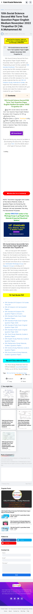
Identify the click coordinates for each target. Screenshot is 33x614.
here (12, 144)
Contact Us (16, 611)
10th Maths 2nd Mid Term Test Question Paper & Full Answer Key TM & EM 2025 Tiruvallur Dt (7, 402)
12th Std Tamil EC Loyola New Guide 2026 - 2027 (20, 528)
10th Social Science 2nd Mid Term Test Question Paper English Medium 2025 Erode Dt (8, 424)
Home (2, 9)
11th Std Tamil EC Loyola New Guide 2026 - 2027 (20, 515)
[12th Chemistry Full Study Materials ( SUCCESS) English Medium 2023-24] (5, 523)
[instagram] (21, 598)
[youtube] (18, 598)
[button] (2, 2)
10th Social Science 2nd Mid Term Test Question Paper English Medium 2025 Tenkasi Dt (8, 445)
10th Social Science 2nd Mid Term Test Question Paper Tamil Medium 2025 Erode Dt (24, 402)
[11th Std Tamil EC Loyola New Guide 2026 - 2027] (5, 516)
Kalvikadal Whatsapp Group (14, 264)
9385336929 (21, 42)
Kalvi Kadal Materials (12, 2)
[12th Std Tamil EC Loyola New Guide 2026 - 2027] (5, 529)
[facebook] (11, 598)
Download (17, 133)
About (10, 611)
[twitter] (14, 598)
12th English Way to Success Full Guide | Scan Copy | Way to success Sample (15, 511)
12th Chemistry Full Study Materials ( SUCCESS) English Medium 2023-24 (20, 522)
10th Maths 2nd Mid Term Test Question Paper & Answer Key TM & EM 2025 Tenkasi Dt (24, 424)
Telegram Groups (8, 266)
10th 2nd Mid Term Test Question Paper (13, 9)
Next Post (28, 483)
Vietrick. (31, 608)
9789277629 (14, 214)
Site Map (23, 611)
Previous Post (5, 483)
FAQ (28, 611)
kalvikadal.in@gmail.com (21, 41)
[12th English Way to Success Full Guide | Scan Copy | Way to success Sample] (16, 499)
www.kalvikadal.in (22, 367)
